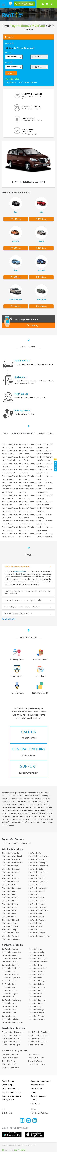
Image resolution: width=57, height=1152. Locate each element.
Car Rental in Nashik (35, 993)
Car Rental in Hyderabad (11, 978)
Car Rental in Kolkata (36, 984)
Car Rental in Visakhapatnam (12, 1022)
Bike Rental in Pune (9, 913)
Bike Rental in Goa (9, 875)
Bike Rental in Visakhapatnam (39, 936)
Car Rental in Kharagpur (37, 981)
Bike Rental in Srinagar (10, 926)
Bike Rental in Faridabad (11, 872)
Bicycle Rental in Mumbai (37, 1041)
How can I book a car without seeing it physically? (23, 600)
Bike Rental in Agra (35, 853)
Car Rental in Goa (8, 971)
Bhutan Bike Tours (35, 1061)
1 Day (7, 82)
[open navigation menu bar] (3, 4)
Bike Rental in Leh (34, 894)
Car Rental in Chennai (10, 962)
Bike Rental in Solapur (36, 923)
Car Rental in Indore (35, 978)
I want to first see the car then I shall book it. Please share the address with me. (27, 592)
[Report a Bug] (3, 1150)
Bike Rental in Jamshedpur (11, 888)
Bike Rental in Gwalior (36, 878)
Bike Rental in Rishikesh (10, 920)
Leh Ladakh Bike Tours (10, 1055)
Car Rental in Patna (35, 997)
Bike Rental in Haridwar (10, 882)
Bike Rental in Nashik (36, 904)
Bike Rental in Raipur (9, 917)
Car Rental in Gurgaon (36, 971)
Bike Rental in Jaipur (35, 885)
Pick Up (8, 52)
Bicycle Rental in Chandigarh (39, 1032)
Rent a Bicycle (26, 843)
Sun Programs (20, 1150)
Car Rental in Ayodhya (36, 952)
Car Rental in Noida (9, 997)
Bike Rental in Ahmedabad (12, 856)
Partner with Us (37, 1084)
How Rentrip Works (10, 1088)
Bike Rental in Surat (35, 926)
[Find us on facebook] (22, 1121)
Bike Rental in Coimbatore (38, 866)
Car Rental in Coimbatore (37, 962)
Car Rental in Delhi (35, 965)
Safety (33, 1092)
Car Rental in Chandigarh (37, 958)
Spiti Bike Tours (34, 1055)
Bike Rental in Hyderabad (37, 882)
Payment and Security (11, 1092)
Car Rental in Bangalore (11, 955)
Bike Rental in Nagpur (10, 904)
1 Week (26, 82)
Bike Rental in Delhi (35, 869)
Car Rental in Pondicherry (11, 1000)
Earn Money (33, 325)
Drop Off (8, 62)
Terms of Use (36, 1088)
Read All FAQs (8, 619)
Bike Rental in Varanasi (10, 936)
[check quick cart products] (46, 4)
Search (11, 73)
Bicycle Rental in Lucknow (11, 1041)
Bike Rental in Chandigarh (38, 862)
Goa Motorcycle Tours (36, 1064)
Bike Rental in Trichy (35, 929)
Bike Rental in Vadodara (37, 933)
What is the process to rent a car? (17, 566)
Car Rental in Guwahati (10, 974)
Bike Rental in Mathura (10, 901)
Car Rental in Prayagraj (36, 1000)
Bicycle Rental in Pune (36, 1045)
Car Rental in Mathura (10, 990)
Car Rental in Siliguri (35, 1006)
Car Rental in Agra (35, 949)
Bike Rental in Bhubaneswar (12, 862)
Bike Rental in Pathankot (37, 907)
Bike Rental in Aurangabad (38, 856)
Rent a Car (15, 843)
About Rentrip (8, 1081)
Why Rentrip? (7, 1084)
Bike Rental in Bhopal (36, 859)
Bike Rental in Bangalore (11, 859)
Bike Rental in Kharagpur (37, 888)
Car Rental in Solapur (10, 1009)
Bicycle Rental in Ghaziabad (38, 1035)
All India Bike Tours (9, 1064)
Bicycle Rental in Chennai (11, 1035)
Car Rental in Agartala (10, 949)
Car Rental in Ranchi (9, 1006)
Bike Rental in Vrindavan (11, 939)
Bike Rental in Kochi (9, 891)
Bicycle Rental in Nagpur (11, 1045)
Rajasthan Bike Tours (10, 1058)
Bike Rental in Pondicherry (38, 910)
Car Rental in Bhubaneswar (12, 958)
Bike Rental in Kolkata (36, 891)
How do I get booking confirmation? (18, 613)
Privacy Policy (8, 1099)
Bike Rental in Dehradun (11, 869)
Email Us (7, 1112)
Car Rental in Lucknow (36, 987)
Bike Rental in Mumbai (36, 901)
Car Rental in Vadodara (10, 1019)
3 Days (13, 82)
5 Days (19, 82)
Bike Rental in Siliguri (9, 923)
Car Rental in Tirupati (36, 1013)
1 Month (34, 82)
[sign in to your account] (42, 4)
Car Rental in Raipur (35, 1003)
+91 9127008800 (39, 1112)
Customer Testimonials (40, 1081)
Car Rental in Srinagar (36, 1009)
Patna (34, 25)
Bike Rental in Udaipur (10, 933)
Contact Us (35, 1103)
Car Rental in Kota (8, 987)
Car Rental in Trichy (9, 1016)
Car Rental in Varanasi (36, 1019)
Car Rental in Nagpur (9, 993)
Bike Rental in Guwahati (10, 878)
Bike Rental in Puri (35, 913)
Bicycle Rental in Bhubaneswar (13, 1032)
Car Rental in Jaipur (9, 981)
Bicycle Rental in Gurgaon (11, 1038)
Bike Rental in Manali (36, 898)
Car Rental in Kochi (9, 984)
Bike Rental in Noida (9, 907)
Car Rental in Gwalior (36, 974)
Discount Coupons (38, 1096)
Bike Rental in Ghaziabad (37, 872)
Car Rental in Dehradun (10, 965)
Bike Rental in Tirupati (10, 929)
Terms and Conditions (11, 1096)
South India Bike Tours (10, 1067)
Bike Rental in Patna (9, 910)
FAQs (55, 466)
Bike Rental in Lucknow (10, 898)
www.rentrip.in (20, 571)
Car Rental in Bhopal (36, 955)
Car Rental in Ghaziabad (37, 968)
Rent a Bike (6, 843)
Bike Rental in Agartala (10, 853)
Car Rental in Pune (9, 1003)
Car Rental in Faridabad (11, 968)
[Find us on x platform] (28, 1121)
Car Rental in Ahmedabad (11, 952)
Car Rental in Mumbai (36, 990)
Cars (28, 25)
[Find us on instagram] (35, 1121)
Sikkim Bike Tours (8, 1061)
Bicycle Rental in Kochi (36, 1038)
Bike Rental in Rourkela (36, 920)
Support (33, 1099)
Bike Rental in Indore (9, 885)
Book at (8, 43)
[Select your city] (52, 4)
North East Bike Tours (36, 1058)
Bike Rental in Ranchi (36, 917)
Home (22, 25)
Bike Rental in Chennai (10, 866)
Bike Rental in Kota (9, 894)
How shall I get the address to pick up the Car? (22, 607)
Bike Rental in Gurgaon (36, 875)
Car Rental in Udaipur (36, 1016)
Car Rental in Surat (9, 1013)
